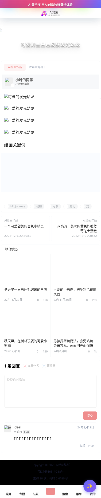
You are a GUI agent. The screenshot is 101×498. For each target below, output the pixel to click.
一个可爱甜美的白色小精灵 (24, 226)
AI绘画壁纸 (62, 465)
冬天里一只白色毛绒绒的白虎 (25, 289)
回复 (91, 446)
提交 (90, 416)
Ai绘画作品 (15, 67)
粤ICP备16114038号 (50, 471)
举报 (82, 446)
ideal (17, 427)
